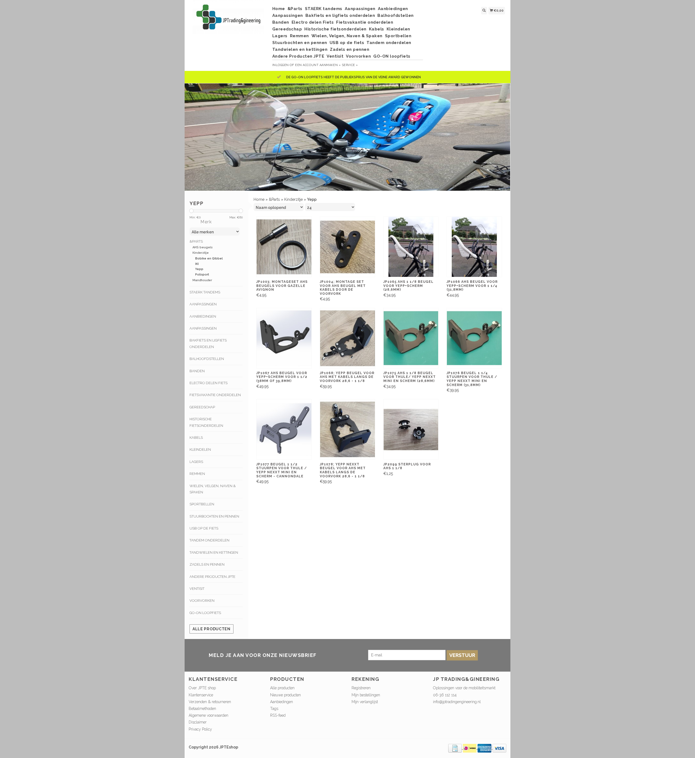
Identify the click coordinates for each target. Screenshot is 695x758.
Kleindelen (398, 29)
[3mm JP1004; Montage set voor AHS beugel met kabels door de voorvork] (347, 247)
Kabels (376, 29)
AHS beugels (202, 247)
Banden (280, 22)
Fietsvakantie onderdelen (364, 22)
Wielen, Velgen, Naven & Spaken (347, 35)
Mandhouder (202, 280)
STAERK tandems (323, 8)
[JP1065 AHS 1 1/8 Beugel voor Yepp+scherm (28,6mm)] (411, 247)
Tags (274, 708)
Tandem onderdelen (389, 42)
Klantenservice (201, 695)
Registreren (361, 688)
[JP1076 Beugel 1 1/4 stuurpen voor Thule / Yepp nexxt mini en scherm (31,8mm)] (474, 338)
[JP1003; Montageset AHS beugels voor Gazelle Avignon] (284, 247)
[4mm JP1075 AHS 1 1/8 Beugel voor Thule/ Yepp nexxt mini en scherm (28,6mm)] (411, 338)
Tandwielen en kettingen (300, 49)
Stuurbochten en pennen (299, 42)
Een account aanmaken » (318, 65)
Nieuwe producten (285, 695)
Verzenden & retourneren (210, 702)
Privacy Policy (200, 729)
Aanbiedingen (393, 8)
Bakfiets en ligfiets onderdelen (340, 15)
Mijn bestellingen (366, 695)
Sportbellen (398, 35)
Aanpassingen (360, 8)
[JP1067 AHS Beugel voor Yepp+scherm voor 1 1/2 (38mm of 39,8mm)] (284, 338)
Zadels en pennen (349, 49)
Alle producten (211, 629)
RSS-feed (278, 715)
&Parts (295, 8)
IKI (197, 264)
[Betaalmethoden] (455, 748)
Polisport (202, 274)
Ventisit (335, 56)
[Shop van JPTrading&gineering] (228, 19)
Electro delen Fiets (313, 22)
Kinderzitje (200, 253)
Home (278, 8)
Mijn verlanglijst (365, 702)
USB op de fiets (347, 42)
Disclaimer (198, 722)
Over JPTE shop (202, 688)
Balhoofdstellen (395, 15)
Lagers (280, 35)
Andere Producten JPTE (298, 56)
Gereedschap (287, 29)
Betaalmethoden (202, 708)
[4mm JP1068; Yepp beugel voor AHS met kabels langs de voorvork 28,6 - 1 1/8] (347, 338)
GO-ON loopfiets (391, 56)
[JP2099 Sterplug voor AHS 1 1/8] (411, 429)
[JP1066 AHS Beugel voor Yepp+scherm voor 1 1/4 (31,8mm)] (474, 247)
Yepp (199, 269)
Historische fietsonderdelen (335, 29)
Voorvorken (358, 56)
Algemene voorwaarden (208, 715)
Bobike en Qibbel (209, 258)
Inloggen (280, 65)
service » (350, 65)
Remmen (299, 35)
